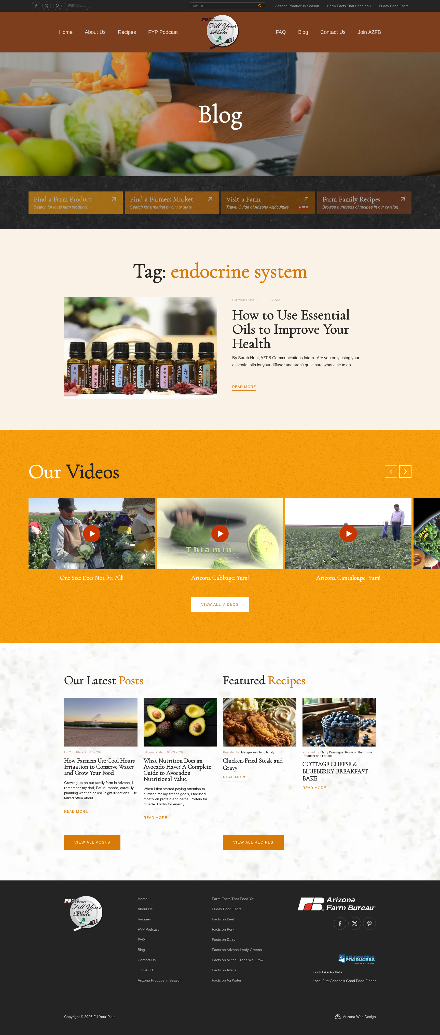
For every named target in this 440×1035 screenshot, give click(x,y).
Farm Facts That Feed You (349, 6)
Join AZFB (369, 32)
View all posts (92, 842)
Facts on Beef (223, 919)
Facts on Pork (223, 929)
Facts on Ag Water (226, 980)
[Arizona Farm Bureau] (77, 6)
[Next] (405, 471)
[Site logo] (83, 939)
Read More (244, 387)
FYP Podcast (163, 32)
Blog (303, 32)
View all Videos (220, 604)
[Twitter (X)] (46, 6)
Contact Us (333, 32)
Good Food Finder (361, 981)
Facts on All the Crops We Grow (237, 960)
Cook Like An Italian (329, 972)
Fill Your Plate (104, 1017)
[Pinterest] (57, 6)
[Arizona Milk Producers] (357, 959)
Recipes (127, 32)
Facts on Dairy (223, 939)
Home (66, 32)
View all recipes (253, 842)
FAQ (281, 32)
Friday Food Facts (393, 6)
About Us (95, 32)
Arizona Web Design (359, 1017)
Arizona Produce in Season (297, 6)
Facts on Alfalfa (224, 970)
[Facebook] (36, 6)
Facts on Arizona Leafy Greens (237, 950)
